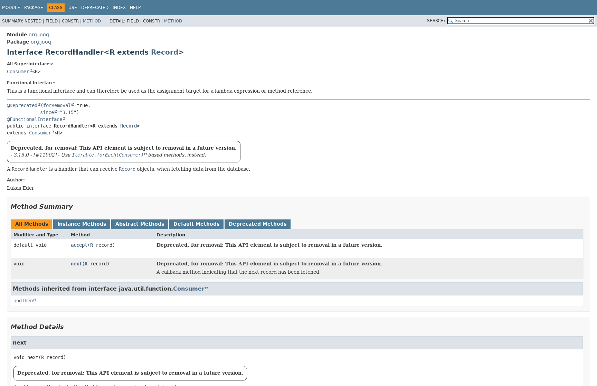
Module (11, 7)
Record (164, 52)
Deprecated (94, 7)
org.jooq (39, 34)
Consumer (18, 71)
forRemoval (57, 105)
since (47, 112)
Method (92, 21)
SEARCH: (436, 20)
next (76, 263)
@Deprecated (22, 105)
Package (33, 7)
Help (135, 7)
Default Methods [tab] (196, 224)
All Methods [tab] (31, 224)
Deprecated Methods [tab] (257, 224)
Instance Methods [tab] (81, 224)
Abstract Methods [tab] (139, 224)
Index (119, 7)
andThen (23, 300)
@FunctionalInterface (34, 119)
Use (72, 7)
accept (79, 245)
